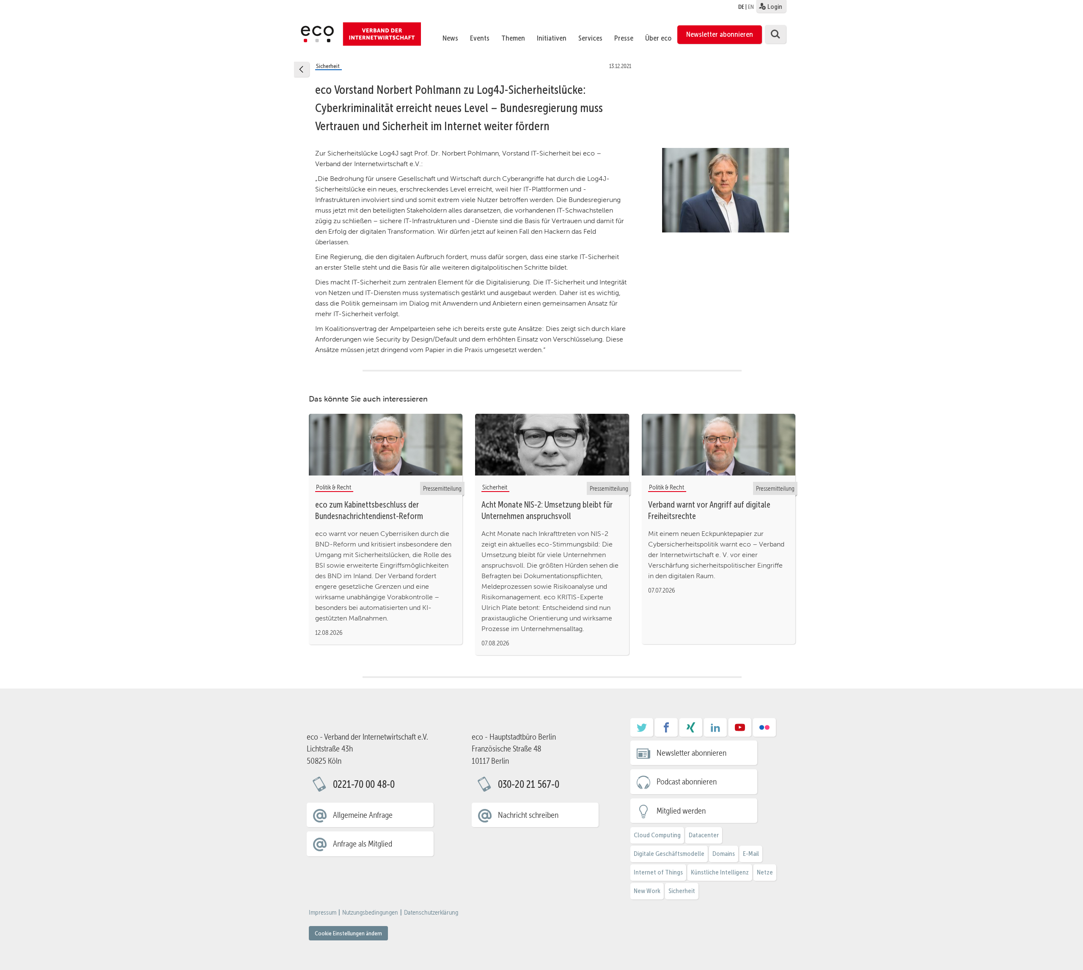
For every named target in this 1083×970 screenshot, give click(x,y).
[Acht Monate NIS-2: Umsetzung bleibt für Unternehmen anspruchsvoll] (552, 444)
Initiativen (551, 38)
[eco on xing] (691, 730)
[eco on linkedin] (715, 730)
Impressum (322, 912)
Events (479, 38)
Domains (723, 853)
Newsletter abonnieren (719, 34)
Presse (623, 38)
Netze (765, 872)
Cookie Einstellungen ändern (348, 933)
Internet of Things (658, 872)
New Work (647, 890)
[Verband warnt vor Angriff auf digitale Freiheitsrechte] (718, 444)
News (450, 38)
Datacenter (704, 835)
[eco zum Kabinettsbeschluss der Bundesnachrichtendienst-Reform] (385, 444)
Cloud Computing (657, 835)
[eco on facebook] (666, 730)
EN (751, 6)
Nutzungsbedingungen (370, 912)
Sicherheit (681, 890)
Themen (513, 38)
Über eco (658, 38)
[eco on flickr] (764, 730)
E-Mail (751, 853)
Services (590, 38)
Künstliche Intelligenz (720, 872)
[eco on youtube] (740, 730)
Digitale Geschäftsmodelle (669, 853)
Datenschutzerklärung (431, 912)
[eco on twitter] (642, 730)
